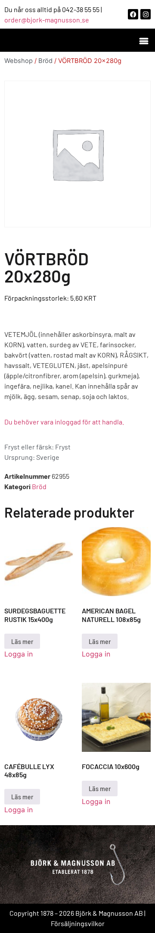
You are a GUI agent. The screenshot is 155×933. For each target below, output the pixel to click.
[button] (143, 40)
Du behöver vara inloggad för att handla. (64, 422)
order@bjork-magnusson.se (46, 20)
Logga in (18, 654)
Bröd (45, 61)
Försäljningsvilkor (78, 923)
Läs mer (22, 641)
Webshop (18, 61)
